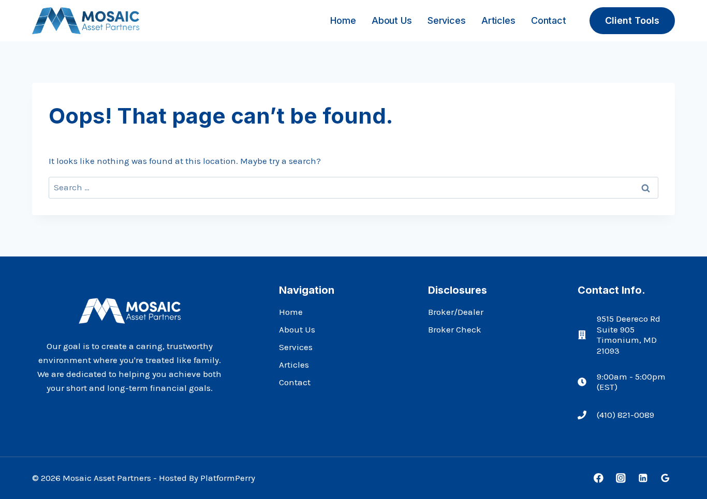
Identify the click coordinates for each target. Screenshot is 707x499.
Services (446, 20)
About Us (391, 20)
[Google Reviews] (665, 478)
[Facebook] (598, 478)
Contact (548, 20)
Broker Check (454, 329)
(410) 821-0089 (625, 415)
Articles (498, 20)
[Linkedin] (643, 478)
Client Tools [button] (632, 20)
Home (343, 20)
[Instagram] (620, 478)
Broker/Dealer (455, 312)
